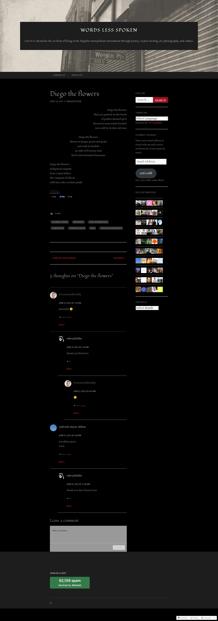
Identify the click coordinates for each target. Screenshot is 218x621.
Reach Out (77, 75)
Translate (157, 122)
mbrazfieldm (74, 101)
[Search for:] (152, 100)
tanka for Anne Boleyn (63, 258)
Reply (62, 325)
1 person (68, 317)
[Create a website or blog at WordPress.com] (51, 603)
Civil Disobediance (98, 222)
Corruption (58, 228)
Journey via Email (146, 135)
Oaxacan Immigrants (111, 228)
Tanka (58, 213)
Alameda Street (60, 222)
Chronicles (59, 75)
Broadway (79, 222)
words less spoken (109, 30)
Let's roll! (146, 173)
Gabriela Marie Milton (72, 427)
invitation (120, 258)
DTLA (92, 228)
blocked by (74, 583)
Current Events (77, 228)
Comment (118, 547)
